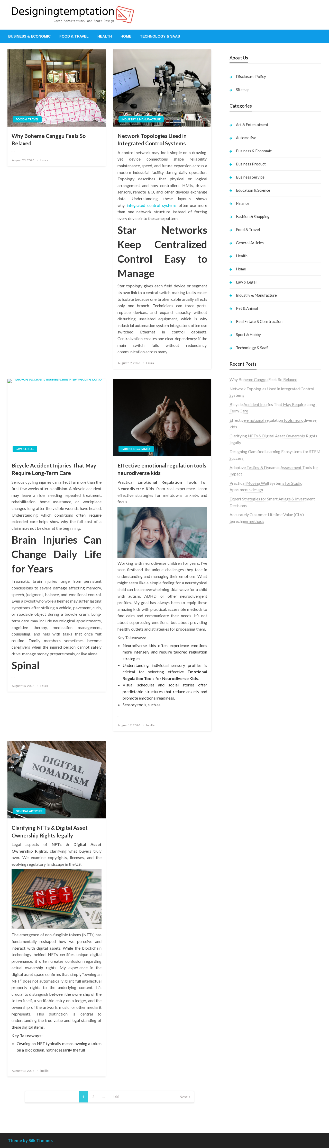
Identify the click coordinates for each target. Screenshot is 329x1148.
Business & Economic (29, 36)
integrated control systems (152, 205)
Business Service (250, 177)
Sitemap (243, 89)
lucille (150, 725)
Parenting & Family (136, 449)
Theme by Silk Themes (30, 1140)
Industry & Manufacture (141, 119)
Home (126, 36)
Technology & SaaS (160, 36)
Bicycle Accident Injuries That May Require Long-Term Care (54, 469)
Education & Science (253, 190)
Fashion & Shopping (253, 216)
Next (184, 1096)
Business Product (251, 164)
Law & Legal (25, 449)
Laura (44, 160)
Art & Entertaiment (252, 124)
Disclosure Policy (251, 76)
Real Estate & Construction (259, 321)
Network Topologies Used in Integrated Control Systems (152, 139)
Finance (242, 203)
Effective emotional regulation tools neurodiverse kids (161, 469)
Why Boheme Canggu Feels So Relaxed (49, 139)
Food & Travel (74, 36)
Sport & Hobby (248, 334)
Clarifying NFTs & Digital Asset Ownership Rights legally (50, 831)
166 (116, 1096)
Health (104, 36)
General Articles (29, 811)
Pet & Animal (247, 308)
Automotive (246, 137)
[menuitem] (29, 36)
